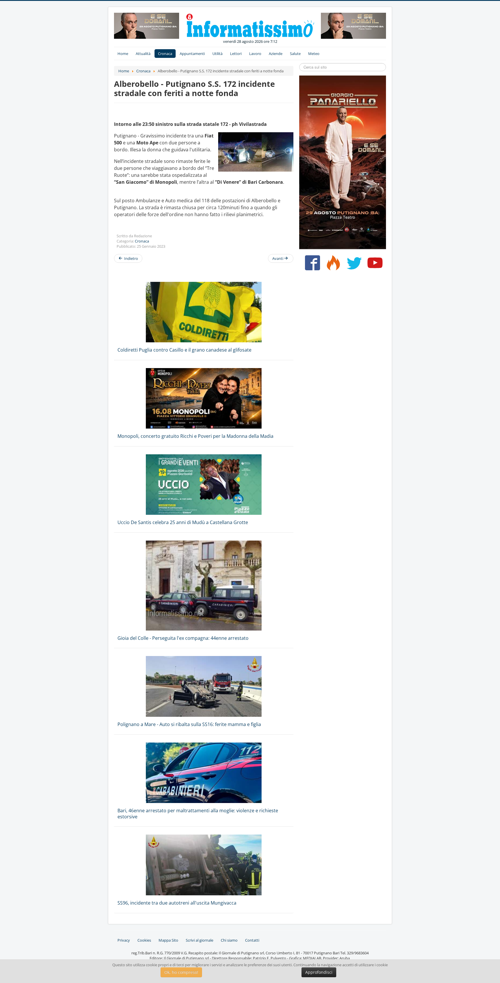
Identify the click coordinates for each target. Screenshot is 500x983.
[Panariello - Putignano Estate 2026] (146, 25)
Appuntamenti (192, 53)
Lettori (236, 53)
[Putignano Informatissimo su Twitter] (353, 265)
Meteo (313, 53)
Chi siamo (229, 940)
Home (122, 53)
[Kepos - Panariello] (342, 161)
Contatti (252, 940)
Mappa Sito (168, 940)
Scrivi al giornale (199, 940)
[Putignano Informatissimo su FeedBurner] (332, 265)
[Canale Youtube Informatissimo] (374, 265)
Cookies (144, 940)
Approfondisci (318, 972)
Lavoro (255, 53)
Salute (295, 53)
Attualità (143, 53)
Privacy (123, 940)
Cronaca (165, 53)
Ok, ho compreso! (181, 972)
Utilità (217, 53)
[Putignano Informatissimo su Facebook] (311, 265)
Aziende (275, 53)
